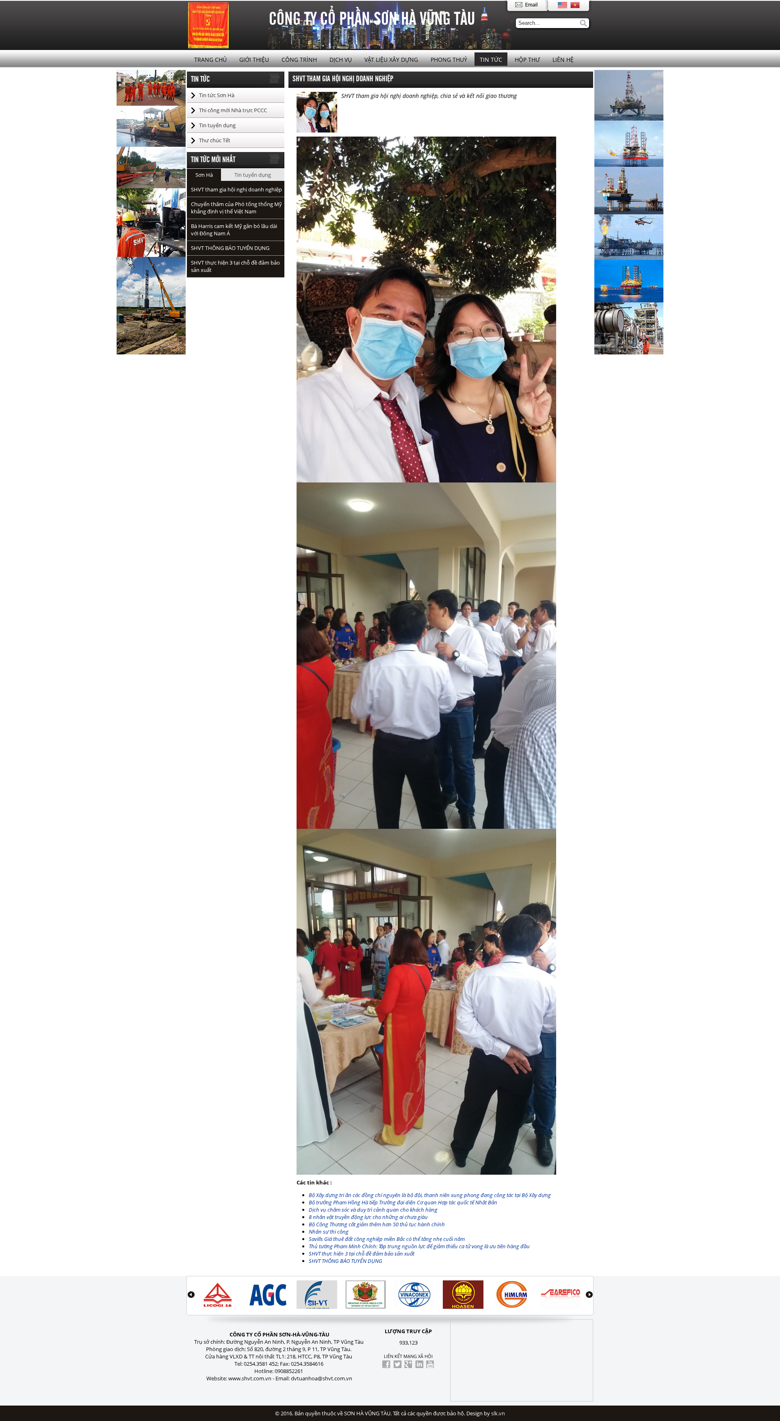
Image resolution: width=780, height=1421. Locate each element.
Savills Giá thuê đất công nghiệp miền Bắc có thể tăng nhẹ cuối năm (387, 1239)
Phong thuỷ (449, 59)
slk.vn (498, 1413)
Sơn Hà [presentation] (204, 174)
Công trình (299, 59)
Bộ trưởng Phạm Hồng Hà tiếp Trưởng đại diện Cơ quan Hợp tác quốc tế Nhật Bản (403, 1202)
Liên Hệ (563, 59)
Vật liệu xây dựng (391, 59)
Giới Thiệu (254, 59)
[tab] (204, 175)
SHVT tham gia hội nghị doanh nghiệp (236, 189)
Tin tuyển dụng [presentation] (252, 174)
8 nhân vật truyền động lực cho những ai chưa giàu (368, 1217)
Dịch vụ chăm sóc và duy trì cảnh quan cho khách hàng (373, 1209)
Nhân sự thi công (329, 1231)
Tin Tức (491, 59)
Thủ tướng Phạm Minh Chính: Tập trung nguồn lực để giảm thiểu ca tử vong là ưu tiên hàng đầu (419, 1246)
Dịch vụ (340, 59)
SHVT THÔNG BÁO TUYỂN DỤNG (230, 248)
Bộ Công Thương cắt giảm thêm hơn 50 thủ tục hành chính (377, 1224)
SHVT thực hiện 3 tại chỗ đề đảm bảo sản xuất (361, 1253)
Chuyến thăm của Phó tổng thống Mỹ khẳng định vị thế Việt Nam (236, 207)
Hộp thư (527, 59)
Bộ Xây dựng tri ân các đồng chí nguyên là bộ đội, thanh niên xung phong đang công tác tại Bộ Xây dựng (430, 1195)
